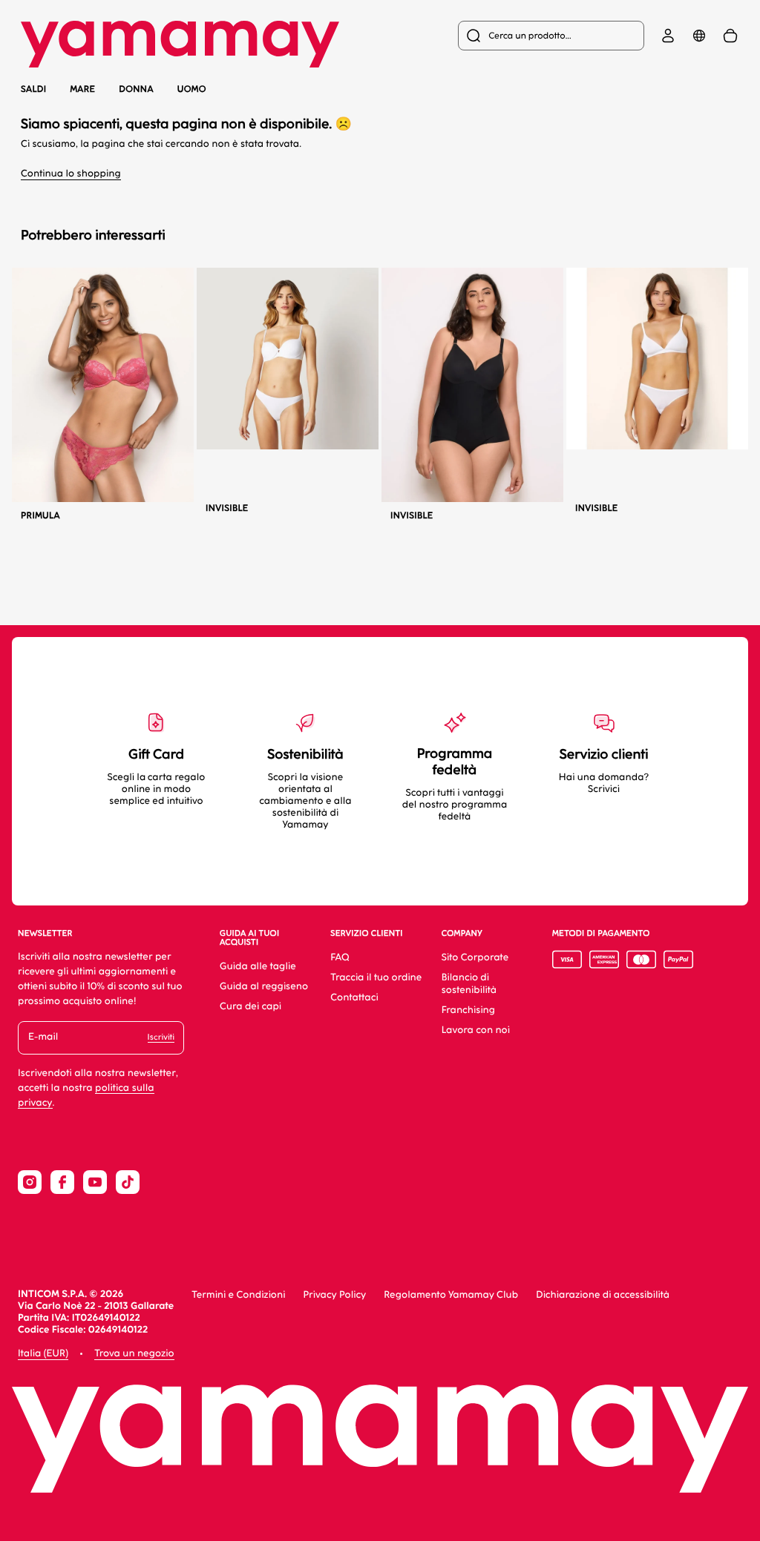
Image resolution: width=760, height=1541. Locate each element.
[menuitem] (551, 35)
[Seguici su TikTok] (128, 1182)
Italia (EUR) (43, 1353)
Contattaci (354, 997)
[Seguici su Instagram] (30, 1182)
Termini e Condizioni (238, 1295)
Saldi (33, 89)
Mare (82, 89)
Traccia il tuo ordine (376, 977)
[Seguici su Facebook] (62, 1182)
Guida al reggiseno (264, 986)
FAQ (339, 957)
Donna (136, 89)
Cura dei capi (250, 1006)
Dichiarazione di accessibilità (602, 1295)
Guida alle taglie (258, 966)
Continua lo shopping (71, 173)
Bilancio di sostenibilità (469, 984)
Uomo (191, 89)
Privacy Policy (334, 1295)
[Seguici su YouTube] (95, 1182)
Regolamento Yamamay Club (451, 1295)
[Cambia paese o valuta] (699, 35)
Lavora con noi (476, 1030)
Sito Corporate (475, 957)
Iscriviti (161, 1037)
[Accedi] (668, 35)
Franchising (468, 1010)
